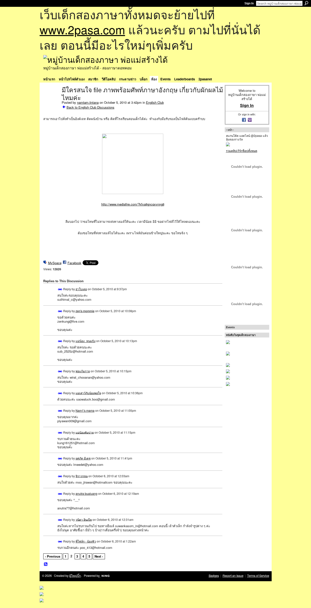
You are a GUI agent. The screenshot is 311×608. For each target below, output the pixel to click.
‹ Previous (52, 556)
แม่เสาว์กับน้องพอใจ (88, 393)
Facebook (74, 263)
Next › (99, 556)
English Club (155, 102)
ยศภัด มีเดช (83, 458)
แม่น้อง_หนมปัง (85, 341)
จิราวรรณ (82, 476)
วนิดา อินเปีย (84, 519)
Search (306, 3)
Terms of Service (258, 575)
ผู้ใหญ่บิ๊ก (75, 575)
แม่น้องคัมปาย (85, 432)
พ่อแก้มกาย (83, 371)
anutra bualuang (86, 493)
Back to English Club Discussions (90, 107)
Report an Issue (233, 575)
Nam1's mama (85, 410)
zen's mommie (85, 311)
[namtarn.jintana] (51, 100)
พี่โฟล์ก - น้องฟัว (86, 541)
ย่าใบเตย (81, 289)
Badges (214, 575)
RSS (46, 564)
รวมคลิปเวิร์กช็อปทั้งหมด (241, 151)
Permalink (60, 289)
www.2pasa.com (82, 29)
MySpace (54, 263)
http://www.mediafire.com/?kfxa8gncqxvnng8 (132, 204)
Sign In (249, 3)
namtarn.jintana (88, 102)
